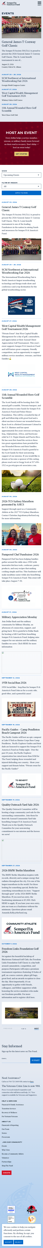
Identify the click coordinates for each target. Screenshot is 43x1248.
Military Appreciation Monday (19, 617)
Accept (8, 1242)
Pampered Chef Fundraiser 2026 (20, 554)
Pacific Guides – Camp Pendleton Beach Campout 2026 (21, 731)
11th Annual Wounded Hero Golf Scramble (20, 396)
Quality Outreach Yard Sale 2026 (20, 804)
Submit (36, 1060)
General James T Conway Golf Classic (19, 208)
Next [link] (36, 1028)
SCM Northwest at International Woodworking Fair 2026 (20, 271)
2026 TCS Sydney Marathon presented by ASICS (18, 503)
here (32, 1082)
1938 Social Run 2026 (14, 682)
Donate (6, 1173)
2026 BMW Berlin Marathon (18, 870)
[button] (39, 3)
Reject (18, 1242)
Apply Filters (21, 193)
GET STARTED (21, 154)
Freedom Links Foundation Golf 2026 (20, 950)
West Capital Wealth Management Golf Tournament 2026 (21, 327)
